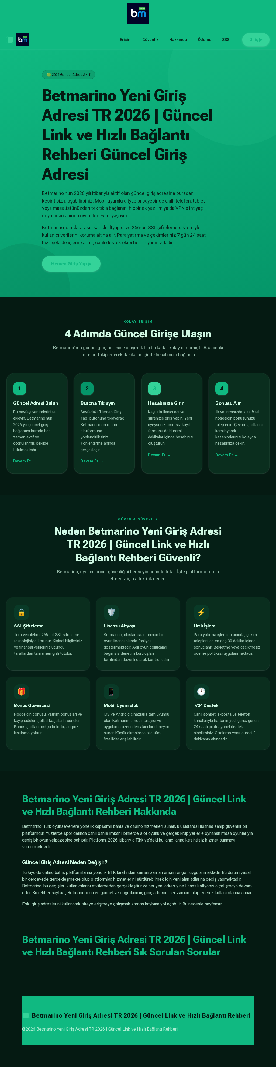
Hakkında (178, 39)
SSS (225, 39)
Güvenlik (150, 39)
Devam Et (22, 461)
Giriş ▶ (256, 39)
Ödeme (204, 39)
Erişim (126, 39)
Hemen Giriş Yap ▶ (71, 263)
